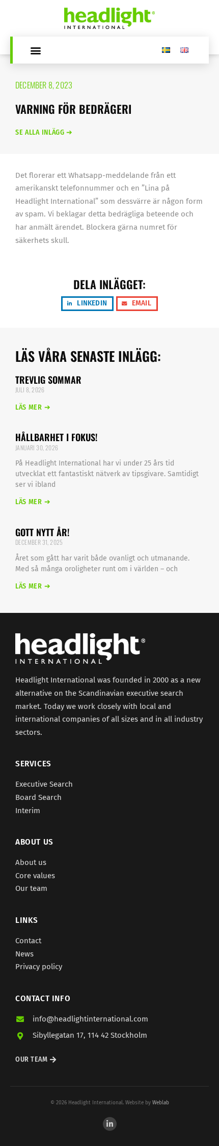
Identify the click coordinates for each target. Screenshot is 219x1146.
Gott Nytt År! (42, 532)
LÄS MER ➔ (32, 407)
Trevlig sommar (48, 379)
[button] (35, 50)
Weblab (160, 1103)
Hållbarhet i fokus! (56, 437)
